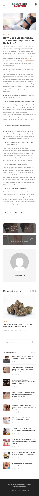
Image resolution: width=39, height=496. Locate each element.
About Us (26, 491)
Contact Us (15, 491)
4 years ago (13, 46)
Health (6, 34)
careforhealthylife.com (19, 486)
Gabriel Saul (6, 46)
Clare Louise (6, 330)
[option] (20, 313)
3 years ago (13, 330)
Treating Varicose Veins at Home (19, 241)
